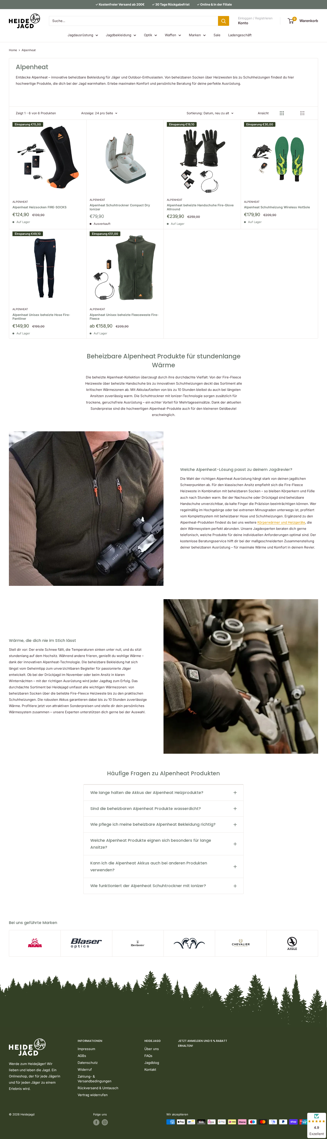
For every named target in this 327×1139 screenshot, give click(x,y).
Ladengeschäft (240, 35)
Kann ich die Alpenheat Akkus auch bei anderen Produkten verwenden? (148, 866)
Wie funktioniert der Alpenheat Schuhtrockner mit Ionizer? (148, 885)
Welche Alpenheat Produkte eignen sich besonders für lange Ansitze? (150, 844)
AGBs (82, 1056)
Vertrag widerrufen (93, 1095)
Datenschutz (88, 1063)
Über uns (151, 1049)
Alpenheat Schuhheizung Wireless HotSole (277, 207)
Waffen (170, 35)
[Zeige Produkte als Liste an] (302, 113)
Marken (195, 35)
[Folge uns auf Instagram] (105, 1122)
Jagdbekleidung (118, 35)
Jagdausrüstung (80, 35)
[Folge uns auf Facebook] (96, 1122)
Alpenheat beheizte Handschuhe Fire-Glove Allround (200, 207)
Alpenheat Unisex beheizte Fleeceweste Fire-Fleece (124, 317)
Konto (243, 23)
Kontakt (150, 1069)
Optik (148, 35)
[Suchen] (223, 21)
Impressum (86, 1049)
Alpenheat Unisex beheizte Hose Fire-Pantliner (41, 317)
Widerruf (85, 1069)
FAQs (148, 1056)
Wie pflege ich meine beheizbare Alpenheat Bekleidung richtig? (153, 824)
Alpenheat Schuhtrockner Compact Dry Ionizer (120, 207)
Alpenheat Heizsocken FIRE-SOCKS (39, 207)
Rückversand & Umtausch (98, 1088)
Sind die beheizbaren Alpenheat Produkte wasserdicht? (145, 808)
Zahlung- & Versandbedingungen (94, 1078)
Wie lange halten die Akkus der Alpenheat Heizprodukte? (146, 792)
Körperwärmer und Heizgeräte (281, 522)
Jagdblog (151, 1063)
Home (13, 50)
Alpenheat (29, 50)
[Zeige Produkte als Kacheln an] (282, 113)
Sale (217, 35)
